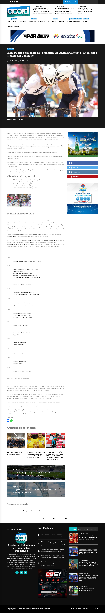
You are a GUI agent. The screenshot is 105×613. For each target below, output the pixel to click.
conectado (23, 511)
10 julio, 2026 (83, 6)
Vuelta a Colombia (26, 285)
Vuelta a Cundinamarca (19, 361)
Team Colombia (31, 244)
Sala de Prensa (52, 20)
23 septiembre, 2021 (14, 450)
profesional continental (18, 244)
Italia (14, 236)
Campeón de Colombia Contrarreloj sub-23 (25, 275)
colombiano (27, 242)
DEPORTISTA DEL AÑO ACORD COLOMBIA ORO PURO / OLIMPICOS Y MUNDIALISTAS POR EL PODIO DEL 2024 (54, 455)
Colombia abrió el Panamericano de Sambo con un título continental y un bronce (86, 11)
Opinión (61, 21)
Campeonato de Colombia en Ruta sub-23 (29, 277)
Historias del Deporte (74, 20)
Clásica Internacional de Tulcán (21, 269)
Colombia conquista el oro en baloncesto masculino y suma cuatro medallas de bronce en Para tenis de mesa (54, 564)
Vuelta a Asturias (18, 313)
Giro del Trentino (25, 325)
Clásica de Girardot (18, 352)
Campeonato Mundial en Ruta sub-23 (23, 292)
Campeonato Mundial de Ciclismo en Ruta (28, 234)
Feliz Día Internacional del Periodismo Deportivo (87, 589)
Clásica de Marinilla (18, 344)
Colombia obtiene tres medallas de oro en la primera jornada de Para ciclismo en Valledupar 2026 (88, 578)
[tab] (73, 529)
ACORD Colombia (24, 60)
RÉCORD (85, 20)
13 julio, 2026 (60, 6)
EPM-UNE (42, 246)
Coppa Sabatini (17, 335)
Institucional (22, 21)
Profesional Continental (48, 240)
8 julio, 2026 (84, 547)
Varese (10, 236)
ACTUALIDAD (10, 48)
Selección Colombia (13, 26)
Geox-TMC (31, 240)
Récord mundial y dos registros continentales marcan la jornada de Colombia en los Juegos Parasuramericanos (64, 11)
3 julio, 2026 (84, 573)
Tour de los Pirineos (19, 302)
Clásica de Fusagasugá (19, 342)
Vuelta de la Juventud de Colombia (22, 261)
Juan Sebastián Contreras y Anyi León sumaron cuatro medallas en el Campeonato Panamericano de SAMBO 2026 (42, 11)
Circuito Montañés (18, 315)
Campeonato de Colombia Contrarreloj (28, 294)
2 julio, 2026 (84, 586)
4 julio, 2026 (84, 560)
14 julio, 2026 (38, 6)
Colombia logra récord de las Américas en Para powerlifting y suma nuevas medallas (88, 564)
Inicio (14, 20)
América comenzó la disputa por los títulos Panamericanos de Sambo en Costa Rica (53, 556)
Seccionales (33, 20)
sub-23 (49, 234)
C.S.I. (12, 609)
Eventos (40, 21)
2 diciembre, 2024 (52, 450)
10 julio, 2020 (32, 450)
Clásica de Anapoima (19, 271)
